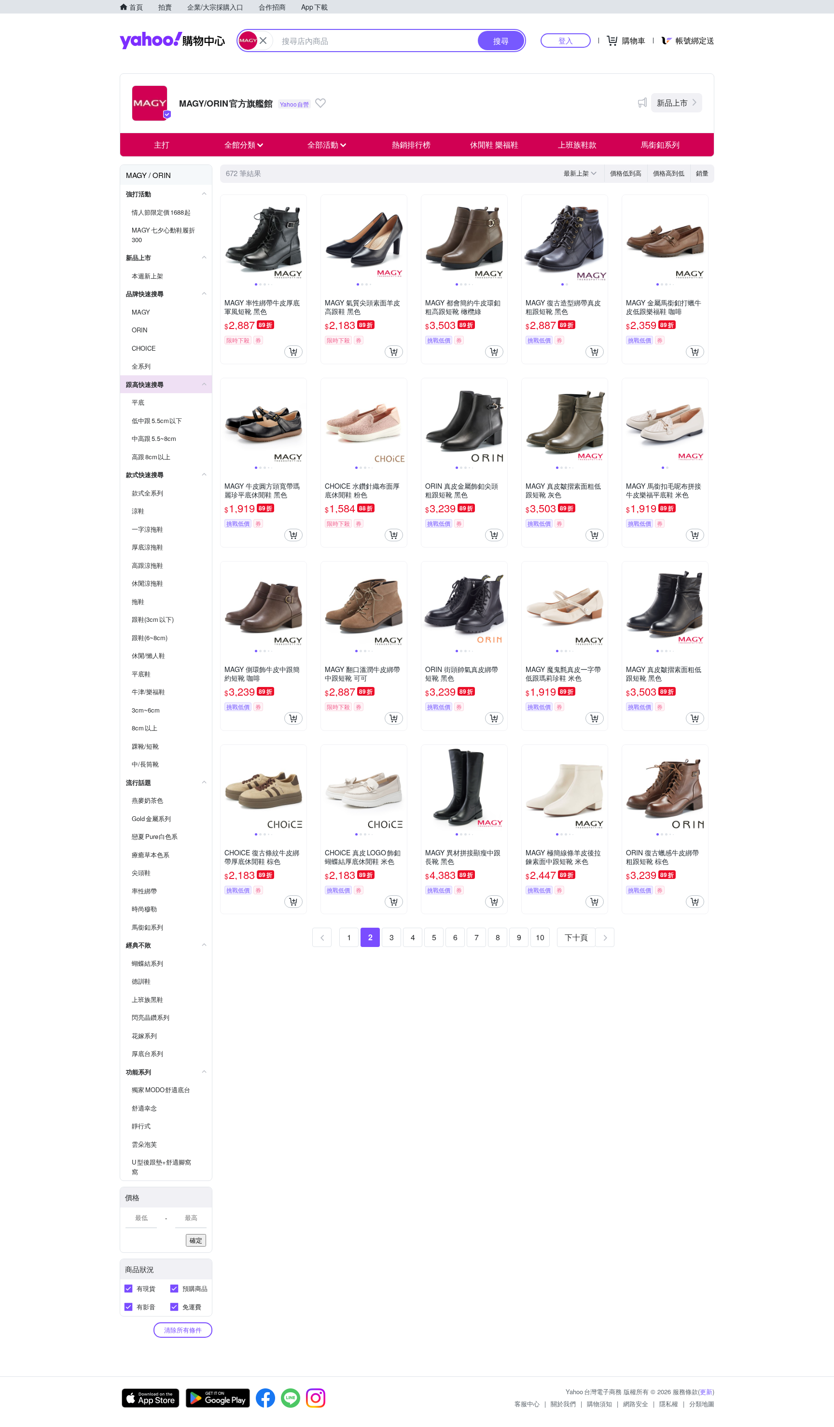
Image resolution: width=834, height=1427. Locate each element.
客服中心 (527, 1403)
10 (540, 937)
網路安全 (635, 1403)
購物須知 (599, 1403)
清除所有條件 (183, 1329)
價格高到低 (668, 173)
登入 (565, 40)
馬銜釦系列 (660, 144)
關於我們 (563, 1403)
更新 (706, 1391)
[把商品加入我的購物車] (293, 351)
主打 (161, 144)
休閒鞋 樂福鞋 (494, 144)
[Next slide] (300, 238)
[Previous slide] (227, 238)
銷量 (702, 173)
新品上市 (672, 102)
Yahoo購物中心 (172, 40)
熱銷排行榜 (411, 144)
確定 (196, 1240)
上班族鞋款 (577, 144)
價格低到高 (625, 173)
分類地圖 (701, 1403)
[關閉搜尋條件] (263, 40)
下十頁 (576, 937)
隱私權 (668, 1403)
